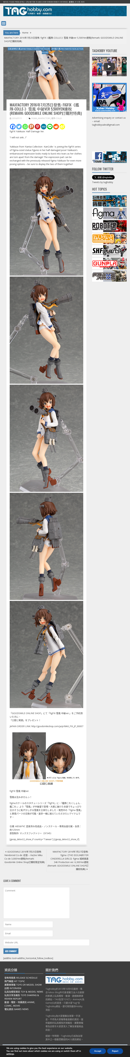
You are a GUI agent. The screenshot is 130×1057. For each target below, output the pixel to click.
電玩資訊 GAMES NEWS (16, 1009)
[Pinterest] (37, 126)
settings (10, 1054)
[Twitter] (19, 126)
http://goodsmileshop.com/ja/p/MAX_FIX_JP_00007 (57, 726)
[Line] (50, 126)
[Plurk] (31, 126)
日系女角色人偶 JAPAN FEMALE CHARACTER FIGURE (29, 49)
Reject (115, 1051)
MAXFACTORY (44, 118)
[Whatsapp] (25, 126)
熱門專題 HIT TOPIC (14, 981)
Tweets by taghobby (102, 182)
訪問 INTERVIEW (12, 988)
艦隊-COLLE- (56, 118)
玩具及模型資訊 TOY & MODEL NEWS (23, 991)
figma (34, 118)
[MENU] (3, 23)
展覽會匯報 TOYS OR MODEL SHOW (23, 984)
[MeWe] (43, 126)
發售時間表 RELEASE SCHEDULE (20, 977)
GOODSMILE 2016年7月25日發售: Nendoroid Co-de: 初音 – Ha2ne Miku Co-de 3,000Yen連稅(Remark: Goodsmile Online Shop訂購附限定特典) (24, 857)
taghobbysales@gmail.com (106, 124)
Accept (97, 1051)
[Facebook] (13, 126)
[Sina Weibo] (62, 126)
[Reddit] (56, 126)
